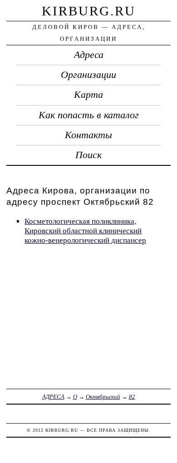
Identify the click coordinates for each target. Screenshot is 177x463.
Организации (88, 74)
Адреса (88, 54)
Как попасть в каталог (89, 115)
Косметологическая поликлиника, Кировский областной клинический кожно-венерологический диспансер (85, 230)
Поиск (88, 155)
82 (132, 396)
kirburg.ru (89, 11)
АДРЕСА (53, 396)
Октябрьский (103, 396)
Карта (88, 94)
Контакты (88, 135)
